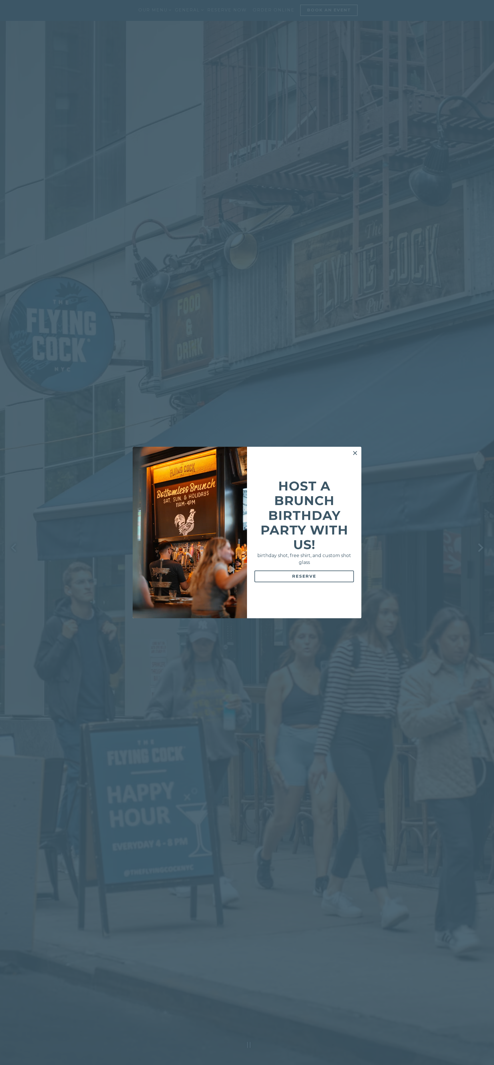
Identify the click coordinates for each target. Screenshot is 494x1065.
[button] (355, 453)
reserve (304, 576)
